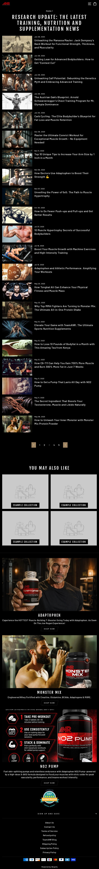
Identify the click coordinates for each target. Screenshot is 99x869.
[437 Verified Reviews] (49, 808)
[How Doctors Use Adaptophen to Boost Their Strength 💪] (17, 177)
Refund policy (49, 835)
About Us (49, 822)
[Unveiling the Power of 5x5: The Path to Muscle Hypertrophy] (17, 196)
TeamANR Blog (50, 840)
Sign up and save (49, 814)
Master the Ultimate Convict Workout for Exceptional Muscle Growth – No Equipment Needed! (60, 139)
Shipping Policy (49, 844)
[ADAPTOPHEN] (49, 584)
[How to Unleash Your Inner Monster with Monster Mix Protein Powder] (17, 424)
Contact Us (49, 827)
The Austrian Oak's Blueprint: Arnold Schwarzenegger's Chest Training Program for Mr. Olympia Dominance (64, 101)
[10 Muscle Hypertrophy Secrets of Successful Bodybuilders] (17, 234)
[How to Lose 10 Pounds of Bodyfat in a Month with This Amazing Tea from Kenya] (17, 348)
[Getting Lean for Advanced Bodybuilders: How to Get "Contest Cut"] (17, 63)
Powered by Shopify (50, 867)
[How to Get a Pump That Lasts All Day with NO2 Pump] (17, 386)
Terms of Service (49, 831)
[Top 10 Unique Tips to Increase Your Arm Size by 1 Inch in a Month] (17, 158)
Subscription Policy (49, 848)
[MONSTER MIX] (49, 661)
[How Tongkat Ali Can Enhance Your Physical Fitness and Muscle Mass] (17, 291)
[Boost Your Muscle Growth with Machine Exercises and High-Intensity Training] (17, 253)
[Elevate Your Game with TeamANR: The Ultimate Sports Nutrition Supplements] (17, 329)
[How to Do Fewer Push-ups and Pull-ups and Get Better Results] (17, 215)
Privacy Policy (49, 852)
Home (48, 11)
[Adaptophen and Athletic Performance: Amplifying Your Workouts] (17, 272)
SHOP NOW (49, 629)
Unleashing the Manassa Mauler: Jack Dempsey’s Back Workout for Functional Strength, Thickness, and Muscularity (64, 44)
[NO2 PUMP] (49, 735)
